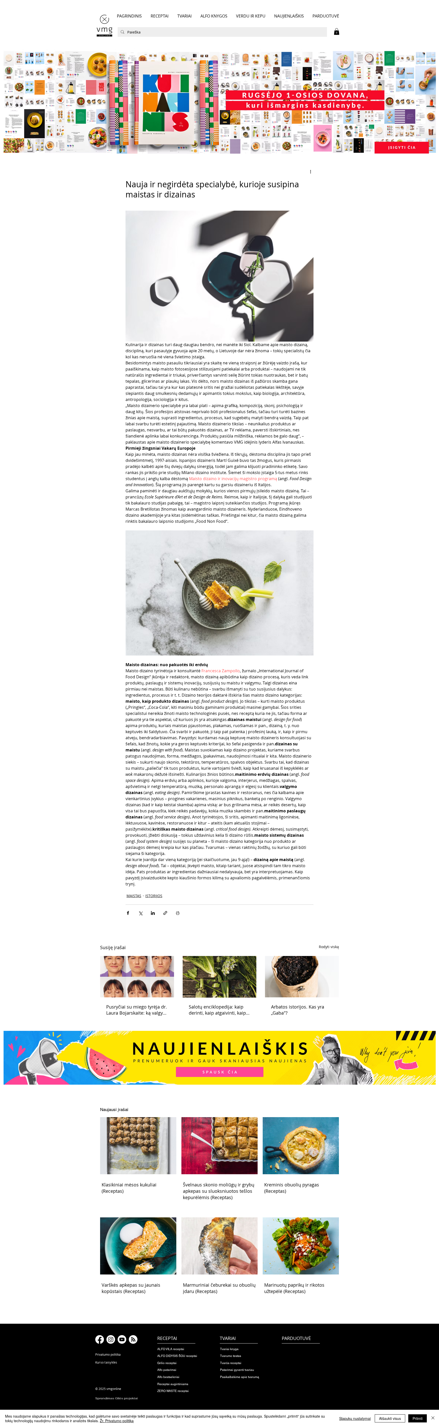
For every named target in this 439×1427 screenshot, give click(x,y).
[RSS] (133, 1339)
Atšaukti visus (390, 1418)
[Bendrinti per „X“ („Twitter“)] (140, 913)
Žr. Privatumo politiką (117, 1420)
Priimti (417, 1418)
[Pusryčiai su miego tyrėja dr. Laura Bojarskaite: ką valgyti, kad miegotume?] (137, 976)
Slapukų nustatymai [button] (355, 1418)
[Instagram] (110, 1339)
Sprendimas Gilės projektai (116, 1398)
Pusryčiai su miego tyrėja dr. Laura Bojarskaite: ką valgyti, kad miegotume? (136, 1010)
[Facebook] (99, 1339)
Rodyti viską (329, 946)
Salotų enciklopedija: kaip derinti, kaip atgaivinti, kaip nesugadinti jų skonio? (217, 1010)
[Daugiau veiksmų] (310, 172)
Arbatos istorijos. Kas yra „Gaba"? (297, 1010)
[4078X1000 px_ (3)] (219, 102)
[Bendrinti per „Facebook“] (128, 913)
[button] (336, 31)
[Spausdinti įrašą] (177, 913)
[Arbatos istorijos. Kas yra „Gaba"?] (302, 976)
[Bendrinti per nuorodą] (165, 913)
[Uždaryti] (433, 1418)
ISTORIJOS (153, 895)
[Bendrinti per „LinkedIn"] (152, 913)
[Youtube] (122, 1339)
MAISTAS (134, 895)
